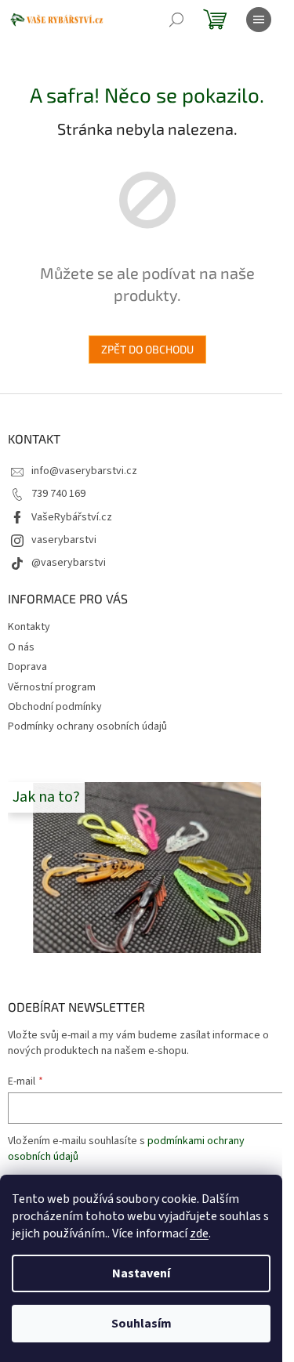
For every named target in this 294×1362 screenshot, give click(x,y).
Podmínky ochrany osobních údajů (87, 726)
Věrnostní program (52, 687)
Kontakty (29, 627)
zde (199, 1233)
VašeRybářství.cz (71, 517)
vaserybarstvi (63, 540)
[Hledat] (176, 19)
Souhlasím (141, 1323)
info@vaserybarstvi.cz (84, 471)
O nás (21, 647)
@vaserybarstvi (68, 563)
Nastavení (141, 1273)
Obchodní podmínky (55, 707)
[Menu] (258, 19)
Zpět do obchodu (147, 349)
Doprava (27, 667)
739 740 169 (58, 494)
